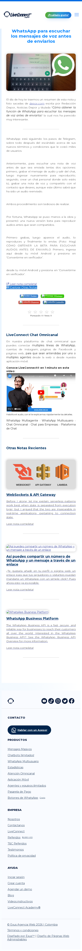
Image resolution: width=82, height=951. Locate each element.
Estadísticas (15, 767)
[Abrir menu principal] (77, 15)
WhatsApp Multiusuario (23, 761)
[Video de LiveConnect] (41, 411)
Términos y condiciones (22, 930)
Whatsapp (58, 296)
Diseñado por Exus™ (21, 936)
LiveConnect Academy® (24, 907)
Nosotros (14, 819)
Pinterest (35, 302)
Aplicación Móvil (18, 779)
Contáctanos (16, 825)
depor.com (36, 103)
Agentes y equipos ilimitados (27, 785)
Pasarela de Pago (19, 791)
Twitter (33, 296)
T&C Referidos (17, 843)
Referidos (20, 837)
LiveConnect (16, 831)
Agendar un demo (20, 889)
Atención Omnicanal (21, 773)
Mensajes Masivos (20, 749)
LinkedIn (59, 302)
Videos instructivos (20, 901)
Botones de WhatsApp (26, 797)
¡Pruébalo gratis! (58, 15)
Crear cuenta (16, 883)
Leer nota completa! (23, 284)
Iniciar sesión (16, 877)
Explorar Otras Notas (23, 287)
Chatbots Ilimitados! (21, 755)
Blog (11, 895)
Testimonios (16, 849)
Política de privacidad (22, 855)
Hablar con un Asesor (32, 730)
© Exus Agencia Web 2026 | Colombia (32, 924)
